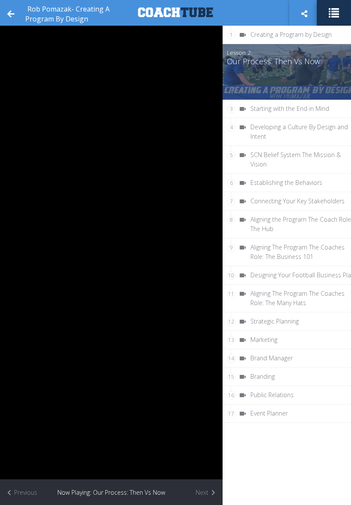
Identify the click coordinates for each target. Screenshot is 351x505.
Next (203, 492)
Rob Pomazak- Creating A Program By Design (67, 14)
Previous (24, 492)
